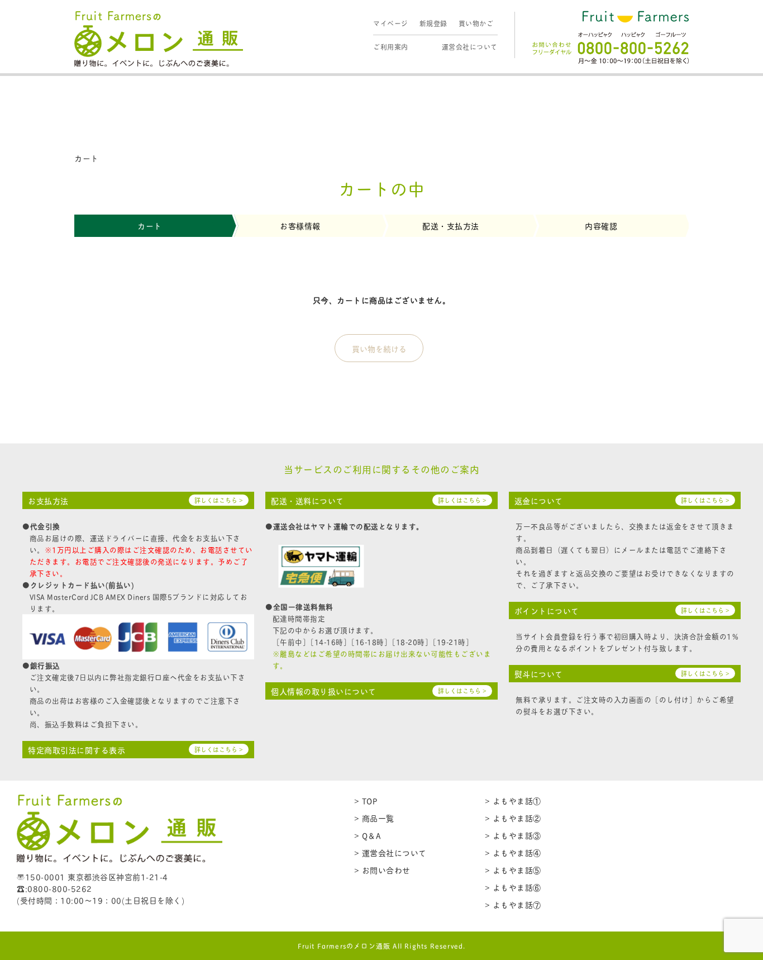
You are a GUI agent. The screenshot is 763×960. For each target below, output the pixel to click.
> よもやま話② (513, 818)
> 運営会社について (390, 852)
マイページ (390, 23)
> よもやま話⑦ (513, 904)
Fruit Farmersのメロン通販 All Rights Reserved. (382, 945)
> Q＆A (367, 835)
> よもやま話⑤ (513, 870)
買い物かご (476, 23)
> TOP (366, 800)
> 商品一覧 (374, 818)
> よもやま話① (513, 800)
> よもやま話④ (513, 852)
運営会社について (470, 46)
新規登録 (433, 23)
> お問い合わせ (382, 870)
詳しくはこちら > (218, 500)
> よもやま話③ (513, 835)
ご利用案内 (390, 46)
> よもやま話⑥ (513, 887)
